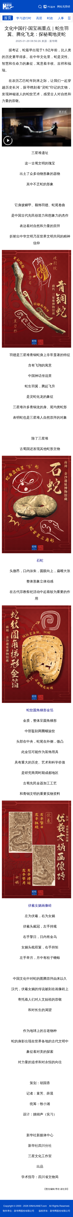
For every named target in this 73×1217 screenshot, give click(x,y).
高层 (39, 18)
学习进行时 (23, 18)
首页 (7, 18)
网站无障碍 (63, 6)
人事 (61, 18)
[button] (8, 143)
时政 (50, 18)
